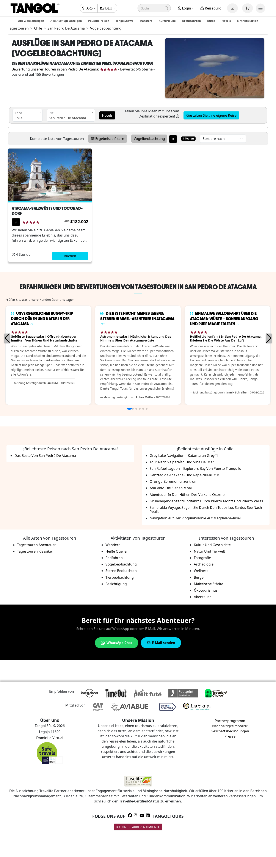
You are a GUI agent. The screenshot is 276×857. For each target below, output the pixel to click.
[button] (154, 8)
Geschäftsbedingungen (230, 731)
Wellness (201, 570)
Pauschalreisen (98, 21)
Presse (229, 736)
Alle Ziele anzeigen (31, 21)
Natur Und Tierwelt (209, 551)
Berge (199, 577)
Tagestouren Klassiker (35, 551)
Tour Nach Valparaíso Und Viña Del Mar (182, 462)
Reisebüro (212, 8)
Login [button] (186, 8)
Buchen (70, 256)
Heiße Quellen (117, 551)
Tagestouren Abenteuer (36, 544)
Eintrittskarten (247, 21)
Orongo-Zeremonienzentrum (174, 481)
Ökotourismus (206, 590)
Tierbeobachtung (119, 577)
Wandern (113, 544)
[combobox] (27, 115)
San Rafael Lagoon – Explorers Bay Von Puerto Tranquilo (195, 468)
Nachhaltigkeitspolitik (230, 726)
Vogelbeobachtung (121, 564)
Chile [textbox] (18, 118)
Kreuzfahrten (191, 21)
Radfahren (114, 557)
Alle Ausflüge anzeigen (66, 21)
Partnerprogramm (230, 720)
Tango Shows (124, 21)
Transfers (146, 21)
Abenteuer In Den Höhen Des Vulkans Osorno (187, 494)
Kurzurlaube (167, 21)
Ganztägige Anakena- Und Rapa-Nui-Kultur (184, 475)
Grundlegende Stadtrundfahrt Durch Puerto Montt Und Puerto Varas (206, 501)
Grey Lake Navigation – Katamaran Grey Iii (184, 455)
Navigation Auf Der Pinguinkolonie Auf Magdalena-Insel (195, 518)
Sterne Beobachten (121, 570)
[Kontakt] (232, 8)
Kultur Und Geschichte (212, 544)
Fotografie (202, 557)
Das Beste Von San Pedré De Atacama (45, 455)
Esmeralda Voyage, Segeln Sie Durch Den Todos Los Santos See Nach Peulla (206, 509)
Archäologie (203, 564)
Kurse (211, 21)
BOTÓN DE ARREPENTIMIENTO (138, 827)
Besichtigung (116, 583)
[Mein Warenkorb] (247, 8)
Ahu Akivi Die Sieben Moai (171, 488)
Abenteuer (202, 596)
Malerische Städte (208, 583)
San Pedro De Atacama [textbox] (67, 118)
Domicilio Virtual (49, 737)
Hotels (226, 21)
